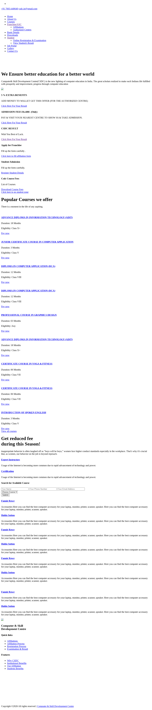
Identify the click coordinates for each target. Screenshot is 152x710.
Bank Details (13, 32)
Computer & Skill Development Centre (55, 706)
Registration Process (16, 646)
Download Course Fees (12, 189)
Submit (5, 495)
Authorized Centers (22, 29)
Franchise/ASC (14, 24)
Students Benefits (15, 668)
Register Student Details (12, 173)
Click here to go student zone (14, 192)
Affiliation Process (15, 643)
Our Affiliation (14, 666)
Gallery (10, 48)
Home (10, 16)
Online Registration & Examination (29, 40)
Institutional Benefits (16, 663)
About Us (11, 19)
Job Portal (11, 45)
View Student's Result (23, 43)
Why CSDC (13, 660)
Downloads (12, 35)
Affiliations (18, 27)
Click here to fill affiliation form (16, 156)
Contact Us (12, 51)
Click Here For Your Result (14, 106)
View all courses (9, 431)
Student (10, 37)
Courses (11, 21)
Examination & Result (17, 649)
